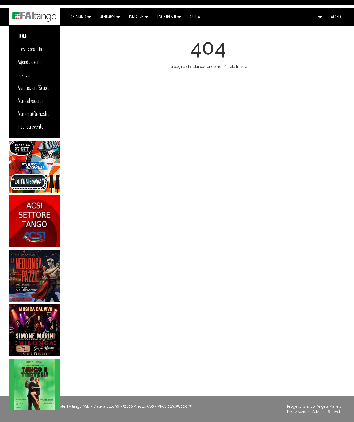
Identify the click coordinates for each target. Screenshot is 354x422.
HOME (23, 36)
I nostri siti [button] (167, 16)
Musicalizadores (31, 101)
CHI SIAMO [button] (79, 16)
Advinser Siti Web (327, 412)
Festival (24, 75)
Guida (195, 16)
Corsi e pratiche (30, 49)
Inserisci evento (31, 127)
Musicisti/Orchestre (34, 114)
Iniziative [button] (136, 16)
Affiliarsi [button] (108, 16)
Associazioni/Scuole (34, 88)
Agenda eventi (30, 62)
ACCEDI (336, 16)
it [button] (316, 16)
